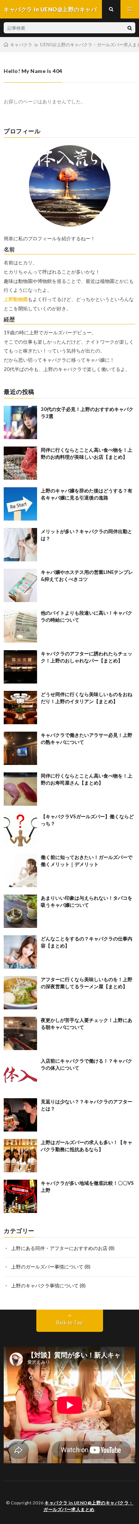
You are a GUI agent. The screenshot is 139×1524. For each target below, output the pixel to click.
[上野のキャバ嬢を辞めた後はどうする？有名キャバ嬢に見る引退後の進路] (20, 504)
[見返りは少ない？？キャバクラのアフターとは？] (20, 1115)
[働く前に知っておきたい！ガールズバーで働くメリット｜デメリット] (20, 870)
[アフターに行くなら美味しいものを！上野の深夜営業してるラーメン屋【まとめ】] (20, 992)
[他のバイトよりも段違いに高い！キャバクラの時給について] (20, 626)
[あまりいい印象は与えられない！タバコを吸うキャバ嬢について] (20, 911)
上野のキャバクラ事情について (45, 1286)
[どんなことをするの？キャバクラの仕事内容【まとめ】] (20, 952)
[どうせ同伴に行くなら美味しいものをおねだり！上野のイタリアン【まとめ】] (20, 707)
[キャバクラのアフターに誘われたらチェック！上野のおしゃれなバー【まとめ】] (20, 667)
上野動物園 (16, 299)
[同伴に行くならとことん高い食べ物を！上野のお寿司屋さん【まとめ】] (20, 789)
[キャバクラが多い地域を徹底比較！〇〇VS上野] (20, 1196)
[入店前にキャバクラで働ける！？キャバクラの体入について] (20, 1074)
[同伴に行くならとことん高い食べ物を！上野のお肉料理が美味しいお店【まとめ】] (20, 463)
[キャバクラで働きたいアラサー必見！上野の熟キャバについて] (20, 748)
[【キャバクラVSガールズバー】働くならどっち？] (20, 829)
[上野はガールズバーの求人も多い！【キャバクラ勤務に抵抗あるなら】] (20, 1155)
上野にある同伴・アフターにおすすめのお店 (59, 1248)
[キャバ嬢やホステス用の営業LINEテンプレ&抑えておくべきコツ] (20, 585)
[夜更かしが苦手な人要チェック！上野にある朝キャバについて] (20, 1033)
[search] (129, 27)
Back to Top (69, 1323)
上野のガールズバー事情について (47, 1267)
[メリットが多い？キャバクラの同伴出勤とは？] (20, 544)
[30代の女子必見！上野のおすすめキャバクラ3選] (20, 422)
